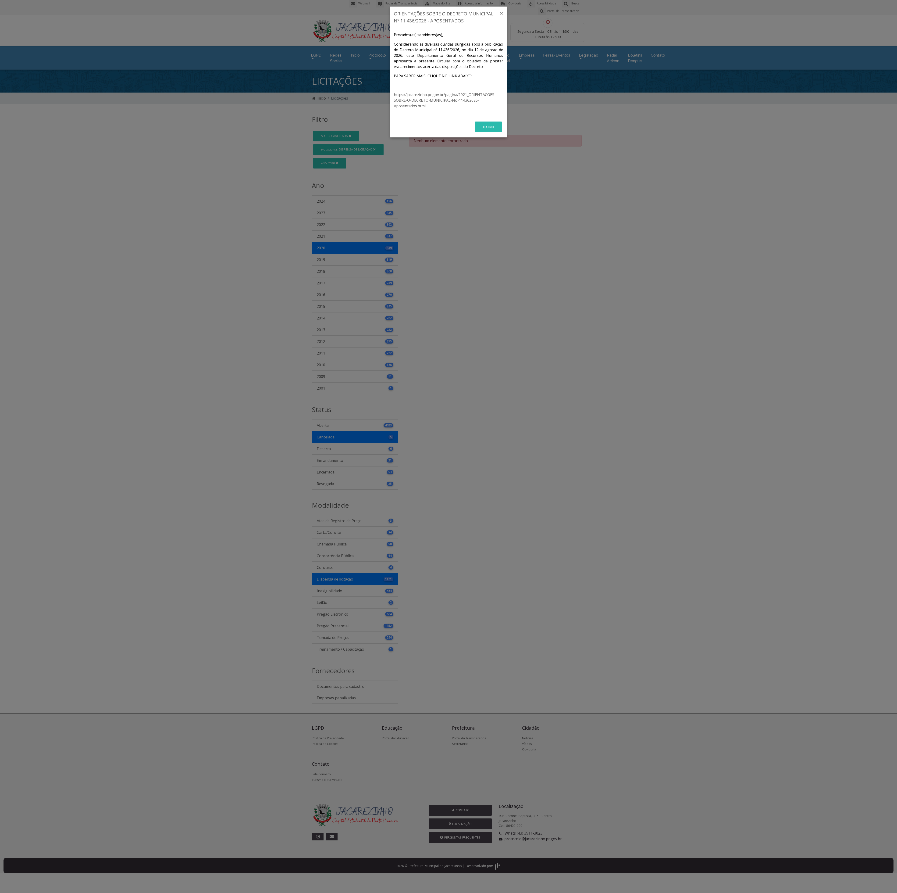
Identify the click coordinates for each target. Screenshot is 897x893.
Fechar (488, 127)
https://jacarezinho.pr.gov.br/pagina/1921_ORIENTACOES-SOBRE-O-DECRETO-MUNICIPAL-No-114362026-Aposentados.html (445, 100)
